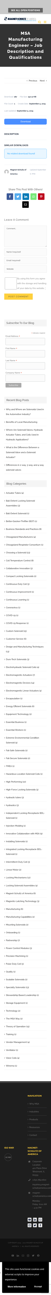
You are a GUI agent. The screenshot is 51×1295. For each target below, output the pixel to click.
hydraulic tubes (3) (15, 797)
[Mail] (40, 1220)
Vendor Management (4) (18, 1042)
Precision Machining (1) (17, 956)
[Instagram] (29, 1225)
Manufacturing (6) (14, 909)
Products (33, 1119)
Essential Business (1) (16, 722)
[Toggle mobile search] (39, 21)
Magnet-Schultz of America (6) (21, 893)
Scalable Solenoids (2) (16, 979)
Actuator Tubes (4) (15, 493)
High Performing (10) (16, 782)
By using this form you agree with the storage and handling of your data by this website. (31, 283)
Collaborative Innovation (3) (19, 568)
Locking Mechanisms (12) (18, 877)
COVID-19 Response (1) (17, 623)
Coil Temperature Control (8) (20, 560)
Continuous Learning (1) (17, 599)
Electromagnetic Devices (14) (20, 683)
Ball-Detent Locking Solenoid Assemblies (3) (20, 503)
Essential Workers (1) (16, 730)
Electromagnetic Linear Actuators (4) (24, 690)
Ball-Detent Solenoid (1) (17, 513)
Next (42, 80)
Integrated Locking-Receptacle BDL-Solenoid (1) (24, 851)
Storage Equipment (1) (17, 1003)
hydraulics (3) (12, 805)
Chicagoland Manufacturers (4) (21, 537)
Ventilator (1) (12, 1050)
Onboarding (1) (13, 932)
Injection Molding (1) (16, 826)
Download (26, 121)
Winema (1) (11, 1066)
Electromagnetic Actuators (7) (20, 675)
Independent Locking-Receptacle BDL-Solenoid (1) (25, 815)
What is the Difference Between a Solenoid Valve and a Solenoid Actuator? (22, 452)
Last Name (11, 360)
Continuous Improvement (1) (20, 592)
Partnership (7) (13, 940)
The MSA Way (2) (14, 1018)
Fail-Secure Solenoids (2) (18, 758)
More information (17, 1286)
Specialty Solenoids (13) (17, 987)
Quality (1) (10, 971)
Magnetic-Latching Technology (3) (22, 901)
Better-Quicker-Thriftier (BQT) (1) (21, 521)
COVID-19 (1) (12, 615)
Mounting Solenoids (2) (17, 924)
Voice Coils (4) (12, 1058)
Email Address (13, 336)
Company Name (14, 372)
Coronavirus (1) (13, 607)
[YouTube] (29, 1220)
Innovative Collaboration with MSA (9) (24, 833)
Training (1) (11, 1034)
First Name (11, 348)
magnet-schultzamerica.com (39, 1194)
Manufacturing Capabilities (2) (20, 917)
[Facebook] (40, 1225)
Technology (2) (13, 1011)
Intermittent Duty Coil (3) (18, 862)
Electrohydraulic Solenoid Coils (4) (22, 667)
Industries (34, 1111)
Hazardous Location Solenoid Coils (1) (24, 774)
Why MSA (34, 1104)
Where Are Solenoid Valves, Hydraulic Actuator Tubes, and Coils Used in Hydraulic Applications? (24, 435)
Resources (34, 1127)
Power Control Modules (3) (19, 948)
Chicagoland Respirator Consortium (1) (24, 545)
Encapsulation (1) (14, 698)
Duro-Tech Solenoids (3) (17, 659)
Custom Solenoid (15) (16, 631)
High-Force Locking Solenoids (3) (22, 789)
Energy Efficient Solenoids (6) (20, 706)
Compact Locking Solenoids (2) (21, 576)
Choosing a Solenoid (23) (18, 552)
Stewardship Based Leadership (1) (22, 995)
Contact (33, 1135)
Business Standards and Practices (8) (24, 529)
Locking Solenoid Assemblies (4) (22, 885)
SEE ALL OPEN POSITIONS (25, 10)
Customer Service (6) (16, 639)
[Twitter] (35, 1225)
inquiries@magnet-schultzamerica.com (39, 1186)
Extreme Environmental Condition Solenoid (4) (22, 740)
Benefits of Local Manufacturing (21, 422)
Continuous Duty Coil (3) (17, 584)
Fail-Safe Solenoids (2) (16, 750)
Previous (33, 80)
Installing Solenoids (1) (17, 841)
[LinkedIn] (35, 1220)
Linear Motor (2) (13, 870)
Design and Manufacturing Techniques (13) (24, 649)
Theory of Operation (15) (17, 1026)
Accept (38, 1286)
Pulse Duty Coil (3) (15, 964)
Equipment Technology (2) (19, 714)
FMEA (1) (10, 766)
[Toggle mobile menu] (45, 21)
